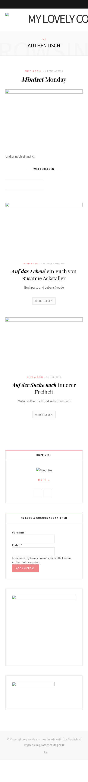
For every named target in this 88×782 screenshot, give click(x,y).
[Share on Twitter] (29, 185)
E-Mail (17, 545)
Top (45, 752)
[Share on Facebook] (23, 185)
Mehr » (44, 479)
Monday (44, 79)
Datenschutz (49, 745)
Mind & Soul (33, 71)
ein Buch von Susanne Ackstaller (44, 274)
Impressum (31, 745)
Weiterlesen (44, 300)
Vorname (18, 532)
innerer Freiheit (44, 388)
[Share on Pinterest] (39, 185)
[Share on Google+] (34, 185)
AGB (61, 745)
